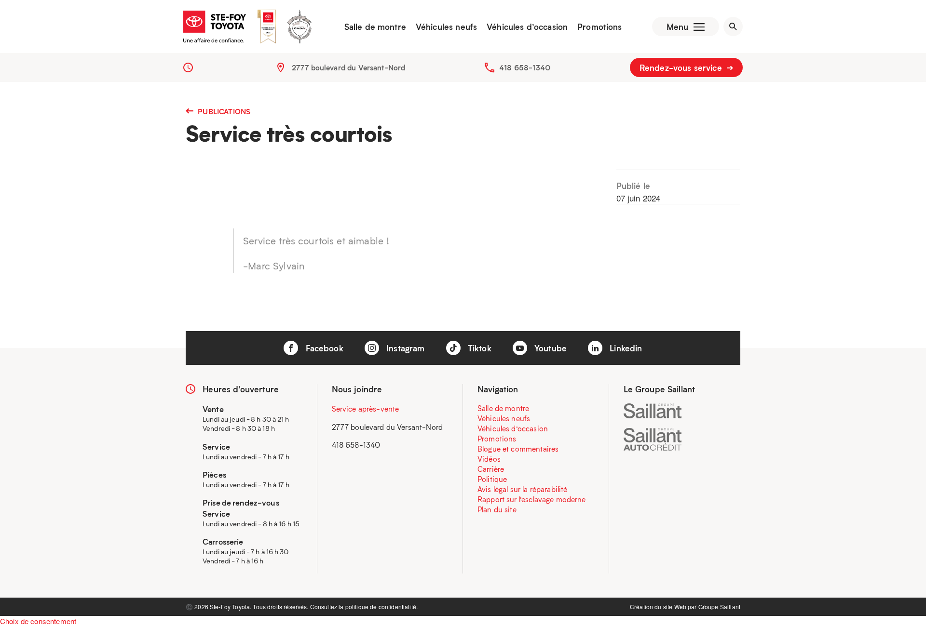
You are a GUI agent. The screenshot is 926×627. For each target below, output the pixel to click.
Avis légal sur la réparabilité (522, 489)
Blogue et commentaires (517, 449)
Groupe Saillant (719, 606)
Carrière (490, 469)
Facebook (323, 348)
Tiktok (478, 348)
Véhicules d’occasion (527, 26)
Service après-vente (365, 409)
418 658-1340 (524, 67)
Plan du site (497, 509)
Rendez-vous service (682, 67)
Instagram (404, 348)
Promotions (599, 26)
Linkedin (624, 348)
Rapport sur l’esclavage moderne (531, 499)
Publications (223, 111)
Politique (492, 479)
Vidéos (489, 459)
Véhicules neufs (446, 26)
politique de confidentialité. (381, 606)
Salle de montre (375, 26)
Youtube (549, 348)
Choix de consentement (38, 621)
